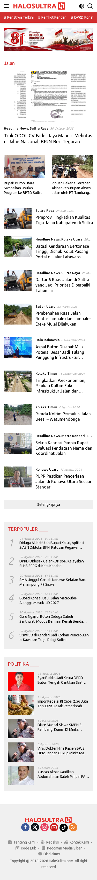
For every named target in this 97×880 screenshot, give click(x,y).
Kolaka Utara (72, 239)
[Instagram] (44, 827)
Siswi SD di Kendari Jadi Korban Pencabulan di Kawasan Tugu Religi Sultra (54, 637)
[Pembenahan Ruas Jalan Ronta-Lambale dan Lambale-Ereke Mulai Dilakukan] (18, 316)
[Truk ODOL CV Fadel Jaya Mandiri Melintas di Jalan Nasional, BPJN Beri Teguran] (48, 96)
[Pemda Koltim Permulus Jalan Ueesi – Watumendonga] (18, 414)
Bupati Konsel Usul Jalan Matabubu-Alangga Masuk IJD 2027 (48, 600)
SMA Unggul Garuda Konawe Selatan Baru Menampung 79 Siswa (52, 582)
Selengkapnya (48, 504)
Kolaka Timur (46, 373)
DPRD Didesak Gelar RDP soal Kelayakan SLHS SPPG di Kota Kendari (51, 563)
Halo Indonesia (47, 340)
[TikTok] (63, 828)
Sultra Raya (39, 128)
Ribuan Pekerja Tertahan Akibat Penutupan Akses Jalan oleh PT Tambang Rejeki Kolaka (71, 188)
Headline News (16, 128)
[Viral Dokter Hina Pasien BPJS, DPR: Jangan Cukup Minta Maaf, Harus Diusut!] (21, 752)
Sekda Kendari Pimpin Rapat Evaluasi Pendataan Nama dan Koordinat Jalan (63, 448)
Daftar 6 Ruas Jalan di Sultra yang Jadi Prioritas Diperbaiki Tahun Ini (62, 285)
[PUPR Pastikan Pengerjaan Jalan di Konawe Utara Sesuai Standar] (18, 479)
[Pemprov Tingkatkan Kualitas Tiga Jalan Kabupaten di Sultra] (18, 218)
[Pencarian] (90, 6)
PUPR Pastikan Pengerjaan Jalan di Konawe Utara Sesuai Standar (63, 481)
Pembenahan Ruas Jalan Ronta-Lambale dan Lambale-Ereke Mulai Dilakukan (63, 318)
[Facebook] (25, 827)
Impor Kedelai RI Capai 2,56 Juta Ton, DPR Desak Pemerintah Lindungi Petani (63, 703)
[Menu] (7, 6)
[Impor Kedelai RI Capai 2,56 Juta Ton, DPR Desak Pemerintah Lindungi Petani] (21, 705)
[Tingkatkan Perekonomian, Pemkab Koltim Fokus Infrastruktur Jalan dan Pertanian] (18, 383)
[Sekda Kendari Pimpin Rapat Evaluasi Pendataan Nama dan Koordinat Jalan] (18, 446)
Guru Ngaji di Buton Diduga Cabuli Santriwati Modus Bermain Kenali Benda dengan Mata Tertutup (51, 618)
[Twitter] (35, 827)
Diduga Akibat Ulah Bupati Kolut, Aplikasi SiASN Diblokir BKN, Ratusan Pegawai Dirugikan (51, 545)
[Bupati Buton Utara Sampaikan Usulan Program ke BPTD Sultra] (24, 166)
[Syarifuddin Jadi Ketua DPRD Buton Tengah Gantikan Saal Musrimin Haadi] (21, 681)
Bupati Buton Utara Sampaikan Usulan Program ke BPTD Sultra (23, 187)
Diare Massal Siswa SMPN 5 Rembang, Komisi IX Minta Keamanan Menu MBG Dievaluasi (59, 727)
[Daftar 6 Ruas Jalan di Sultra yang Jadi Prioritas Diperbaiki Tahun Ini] (18, 283)
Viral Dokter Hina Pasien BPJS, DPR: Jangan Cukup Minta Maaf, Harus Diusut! (63, 750)
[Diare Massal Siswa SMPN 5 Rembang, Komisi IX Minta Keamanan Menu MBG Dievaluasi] (21, 728)
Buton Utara (45, 306)
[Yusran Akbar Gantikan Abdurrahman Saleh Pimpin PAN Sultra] (21, 775)
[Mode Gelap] (82, 6)
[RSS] (73, 827)
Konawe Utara (46, 469)
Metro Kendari (73, 436)
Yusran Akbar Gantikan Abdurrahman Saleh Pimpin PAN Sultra (63, 774)
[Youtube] (54, 827)
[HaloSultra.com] (38, 6)
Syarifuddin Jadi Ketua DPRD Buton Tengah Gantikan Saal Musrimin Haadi (60, 680)
